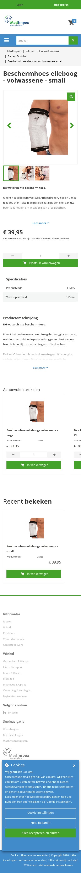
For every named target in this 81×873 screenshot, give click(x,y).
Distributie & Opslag (14, 684)
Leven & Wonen (12, 673)
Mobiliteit (8, 679)
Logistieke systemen (15, 696)
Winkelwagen (10, 729)
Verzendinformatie (14, 639)
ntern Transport (13, 667)
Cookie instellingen (40, 813)
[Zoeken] (73, 40)
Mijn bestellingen (13, 735)
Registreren (61, 4)
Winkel (7, 627)
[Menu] (6, 40)
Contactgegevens (13, 645)
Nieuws (7, 621)
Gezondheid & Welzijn (15, 661)
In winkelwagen (38, 465)
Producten (9, 633)
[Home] (17, 21)
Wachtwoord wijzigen (15, 741)
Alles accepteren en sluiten (40, 833)
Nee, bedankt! (40, 823)
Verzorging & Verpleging (17, 690)
